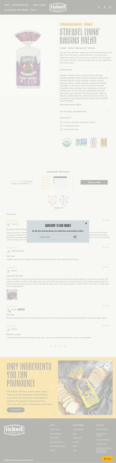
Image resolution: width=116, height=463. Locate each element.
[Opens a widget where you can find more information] (107, 459)
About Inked (78, 429)
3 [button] (58, 346)
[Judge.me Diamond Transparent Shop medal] (63, 199)
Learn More (15, 410)
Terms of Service (103, 440)
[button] (99, 7)
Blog (75, 433)
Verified (57, 208)
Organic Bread (55, 433)
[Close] (86, 223)
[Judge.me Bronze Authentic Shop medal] (52, 199)
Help (75, 446)
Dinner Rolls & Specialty (71, 24)
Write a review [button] (94, 182)
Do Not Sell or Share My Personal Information (104, 450)
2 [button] (55, 346)
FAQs (75, 450)
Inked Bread (13, 460)
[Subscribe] (74, 236)
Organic (88, 24)
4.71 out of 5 (28, 181)
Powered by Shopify (26, 460)
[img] (11, 221)
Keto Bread (54, 438)
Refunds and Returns (101, 434)
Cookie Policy (101, 444)
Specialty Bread (56, 442)
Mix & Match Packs (58, 446)
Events (76, 442)
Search (52, 450)
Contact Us (77, 438)
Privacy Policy (102, 429)
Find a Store (54, 429)
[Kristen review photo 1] (11, 294)
